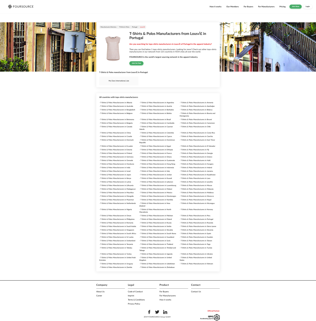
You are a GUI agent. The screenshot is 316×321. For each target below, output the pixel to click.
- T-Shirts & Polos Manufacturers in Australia (116, 106)
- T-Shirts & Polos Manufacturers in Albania (115, 103)
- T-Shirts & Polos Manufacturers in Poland (155, 219)
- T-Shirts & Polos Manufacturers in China (115, 133)
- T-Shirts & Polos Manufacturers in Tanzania (116, 244)
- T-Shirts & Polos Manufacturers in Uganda (155, 254)
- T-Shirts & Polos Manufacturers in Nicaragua (197, 203)
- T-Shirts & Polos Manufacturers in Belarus (196, 110)
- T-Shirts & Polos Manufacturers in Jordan (155, 175)
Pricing (282, 7)
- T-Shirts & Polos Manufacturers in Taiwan (196, 241)
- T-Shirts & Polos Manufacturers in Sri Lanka (116, 237)
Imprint (131, 296)
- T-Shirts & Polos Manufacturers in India (114, 168)
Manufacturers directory (108, 27)
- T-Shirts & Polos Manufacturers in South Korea (157, 233)
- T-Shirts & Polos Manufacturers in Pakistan (156, 216)
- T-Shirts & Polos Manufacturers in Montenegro (157, 196)
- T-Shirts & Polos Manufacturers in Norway (196, 209)
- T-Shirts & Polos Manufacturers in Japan (115, 175)
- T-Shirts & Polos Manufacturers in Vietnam (196, 264)
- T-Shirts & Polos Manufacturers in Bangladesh (117, 110)
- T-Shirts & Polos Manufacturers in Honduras (116, 164)
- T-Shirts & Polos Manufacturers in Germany (116, 157)
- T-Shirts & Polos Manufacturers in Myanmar (116, 200)
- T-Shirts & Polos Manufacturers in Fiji (194, 150)
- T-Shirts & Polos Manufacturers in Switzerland (117, 241)
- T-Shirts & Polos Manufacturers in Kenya (115, 178)
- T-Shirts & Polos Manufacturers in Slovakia (156, 230)
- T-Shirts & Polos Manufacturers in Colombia (156, 133)
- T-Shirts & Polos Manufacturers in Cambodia (156, 123)
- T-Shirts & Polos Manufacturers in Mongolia (116, 196)
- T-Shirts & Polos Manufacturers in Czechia (196, 136)
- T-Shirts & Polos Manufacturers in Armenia (196, 103)
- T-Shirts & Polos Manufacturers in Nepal (195, 200)
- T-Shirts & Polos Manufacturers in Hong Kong (157, 164)
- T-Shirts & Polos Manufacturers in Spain (195, 233)
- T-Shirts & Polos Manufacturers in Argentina (156, 103)
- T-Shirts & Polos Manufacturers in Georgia (196, 153)
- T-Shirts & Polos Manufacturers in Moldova (197, 193)
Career (99, 296)
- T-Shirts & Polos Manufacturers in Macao (196, 185)
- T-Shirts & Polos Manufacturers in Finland (115, 153)
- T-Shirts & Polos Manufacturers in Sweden (196, 237)
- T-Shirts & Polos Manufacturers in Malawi (155, 189)
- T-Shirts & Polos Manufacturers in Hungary (196, 164)
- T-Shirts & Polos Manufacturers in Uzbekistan (157, 264)
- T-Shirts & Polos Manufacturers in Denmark (116, 140)
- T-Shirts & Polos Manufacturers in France (155, 153)
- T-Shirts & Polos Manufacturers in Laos (195, 178)
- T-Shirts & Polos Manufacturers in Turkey (115, 254)
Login (308, 6)
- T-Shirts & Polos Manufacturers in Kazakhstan (198, 175)
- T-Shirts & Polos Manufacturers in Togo (195, 244)
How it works (215, 7)
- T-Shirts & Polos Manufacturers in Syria (154, 241)
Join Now (295, 6)
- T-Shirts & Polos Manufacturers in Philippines (117, 219)
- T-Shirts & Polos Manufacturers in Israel (114, 171)
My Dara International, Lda (119, 81)
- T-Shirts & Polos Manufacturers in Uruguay (116, 264)
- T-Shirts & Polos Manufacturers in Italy (154, 171)
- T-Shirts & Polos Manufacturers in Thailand (156, 244)
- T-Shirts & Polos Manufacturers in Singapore (116, 230)
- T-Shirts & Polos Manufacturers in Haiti (195, 160)
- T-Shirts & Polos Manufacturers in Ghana (155, 157)
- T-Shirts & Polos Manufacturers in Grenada (116, 160)
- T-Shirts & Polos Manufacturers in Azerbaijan (197, 106)
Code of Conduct (135, 292)
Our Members (232, 7)
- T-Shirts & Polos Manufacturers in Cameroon (197, 123)
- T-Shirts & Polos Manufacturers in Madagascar (117, 189)
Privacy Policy (134, 304)
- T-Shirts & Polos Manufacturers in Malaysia (196, 189)
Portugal (134, 27)
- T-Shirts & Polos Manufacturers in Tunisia (196, 248)
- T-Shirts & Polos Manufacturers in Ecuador (116, 146)
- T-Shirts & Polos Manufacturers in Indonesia (156, 168)
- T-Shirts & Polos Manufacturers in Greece (196, 157)
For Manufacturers (266, 7)
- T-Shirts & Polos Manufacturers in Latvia (115, 182)
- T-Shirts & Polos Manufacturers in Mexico (155, 193)
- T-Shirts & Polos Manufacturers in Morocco (197, 196)
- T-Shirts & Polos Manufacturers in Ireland (196, 168)
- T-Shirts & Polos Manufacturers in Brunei (196, 119)
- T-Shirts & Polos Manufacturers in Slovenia (196, 230)
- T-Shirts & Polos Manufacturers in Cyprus (155, 136)
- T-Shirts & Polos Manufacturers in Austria (155, 106)
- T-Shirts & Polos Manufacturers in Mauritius (116, 193)
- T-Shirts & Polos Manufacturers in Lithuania (116, 185)
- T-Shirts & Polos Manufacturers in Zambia (115, 267)
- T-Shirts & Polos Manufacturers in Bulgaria (116, 123)
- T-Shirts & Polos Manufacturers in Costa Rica (197, 133)
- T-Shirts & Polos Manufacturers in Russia (155, 223)
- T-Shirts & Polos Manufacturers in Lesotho (196, 182)
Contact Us (196, 292)
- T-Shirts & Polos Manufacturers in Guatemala (157, 160)
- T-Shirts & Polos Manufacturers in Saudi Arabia (117, 226)
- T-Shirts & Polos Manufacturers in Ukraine (196, 254)
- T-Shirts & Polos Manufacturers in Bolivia (155, 113)
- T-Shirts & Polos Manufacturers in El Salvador (197, 146)
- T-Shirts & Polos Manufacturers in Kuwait (155, 178)
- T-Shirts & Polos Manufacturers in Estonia (115, 150)
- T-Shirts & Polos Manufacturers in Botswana (116, 119)
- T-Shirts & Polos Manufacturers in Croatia (115, 136)
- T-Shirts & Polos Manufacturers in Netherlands (117, 203)
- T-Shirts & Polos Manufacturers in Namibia (156, 200)
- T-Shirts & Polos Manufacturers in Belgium (116, 113)
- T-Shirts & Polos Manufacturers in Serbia (155, 226)
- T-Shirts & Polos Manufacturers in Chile (195, 127)
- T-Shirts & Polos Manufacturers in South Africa (117, 233)
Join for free (136, 63)
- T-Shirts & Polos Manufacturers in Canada (115, 127)
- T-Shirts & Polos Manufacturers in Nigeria (115, 209)
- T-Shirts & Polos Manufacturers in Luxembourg (157, 185)
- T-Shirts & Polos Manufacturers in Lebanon (156, 182)
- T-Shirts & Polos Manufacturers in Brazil (155, 119)
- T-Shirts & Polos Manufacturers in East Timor (197, 140)
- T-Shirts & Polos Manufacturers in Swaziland (156, 237)
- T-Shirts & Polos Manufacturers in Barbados (156, 110)
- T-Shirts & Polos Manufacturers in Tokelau (115, 248)
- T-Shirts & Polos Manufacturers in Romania (116, 223)
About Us (100, 292)
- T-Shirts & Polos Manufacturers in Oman (115, 216)
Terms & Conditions (136, 300)
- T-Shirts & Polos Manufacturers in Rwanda (196, 223)
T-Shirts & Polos (124, 27)
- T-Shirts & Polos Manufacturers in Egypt (155, 146)
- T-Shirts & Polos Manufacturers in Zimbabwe (157, 267)
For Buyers (248, 7)
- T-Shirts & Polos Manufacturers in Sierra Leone (198, 226)
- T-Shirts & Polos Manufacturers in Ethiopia (156, 150)
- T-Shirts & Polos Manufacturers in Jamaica (196, 171)
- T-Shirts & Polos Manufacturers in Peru (195, 216)
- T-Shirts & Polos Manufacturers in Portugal (196, 219)
